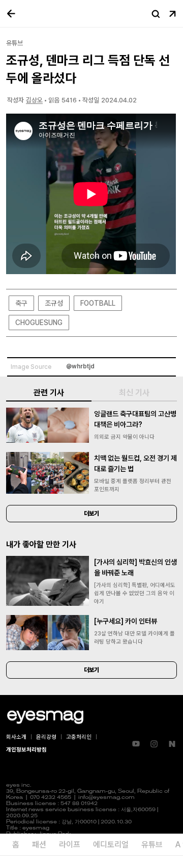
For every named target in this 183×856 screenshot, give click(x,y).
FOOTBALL (97, 303)
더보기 (91, 513)
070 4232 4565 (50, 797)
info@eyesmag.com (106, 797)
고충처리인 (79, 737)
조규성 (54, 303)
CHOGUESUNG (39, 322)
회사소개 (16, 737)
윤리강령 (46, 737)
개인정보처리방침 (26, 749)
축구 (21, 303)
